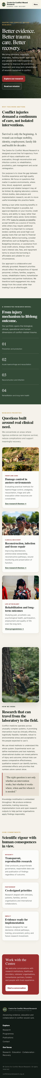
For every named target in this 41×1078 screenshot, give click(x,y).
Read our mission (12, 86)
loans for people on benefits (23, 220)
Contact (6, 1041)
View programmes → (14, 629)
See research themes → (15, 503)
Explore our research (13, 79)
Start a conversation (17, 988)
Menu (36, 4)
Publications (8, 1037)
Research (7, 1030)
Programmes (8, 1034)
